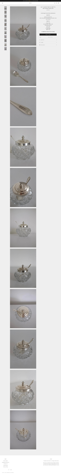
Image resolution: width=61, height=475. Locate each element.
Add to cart (48, 34)
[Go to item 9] (5, 40)
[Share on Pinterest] (50, 37)
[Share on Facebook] (48, 37)
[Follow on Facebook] (8, 469)
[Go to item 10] (5, 44)
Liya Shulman (12, 472)
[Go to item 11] (5, 48)
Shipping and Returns (5, 462)
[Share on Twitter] (49, 37)
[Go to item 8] (5, 36)
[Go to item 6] (5, 28)
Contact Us (5, 463)
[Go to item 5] (5, 24)
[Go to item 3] (5, 16)
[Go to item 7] (5, 32)
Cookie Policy (5, 465)
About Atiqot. (5, 460)
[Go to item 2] (5, 12)
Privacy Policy (5, 466)
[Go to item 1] (5, 8)
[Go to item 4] (5, 20)
